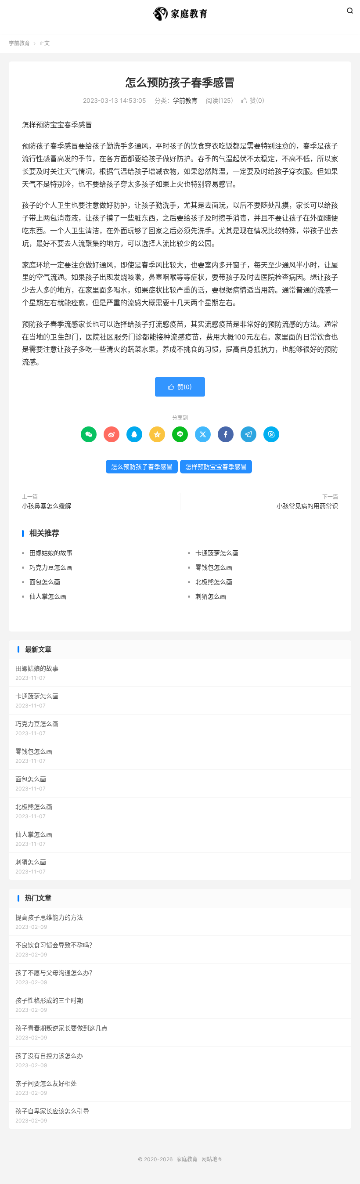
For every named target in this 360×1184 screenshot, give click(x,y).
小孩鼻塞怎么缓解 (46, 505)
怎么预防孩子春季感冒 (180, 82)
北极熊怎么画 (213, 581)
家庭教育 (180, 14)
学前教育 (19, 43)
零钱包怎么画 (213, 567)
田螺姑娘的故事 (50, 552)
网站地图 (212, 1159)
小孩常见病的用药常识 (307, 505)
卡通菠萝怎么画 (216, 552)
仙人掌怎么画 (47, 596)
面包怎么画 (44, 581)
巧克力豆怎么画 (50, 567)
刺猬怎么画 (210, 596)
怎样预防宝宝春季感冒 (216, 466)
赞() (252, 100)
